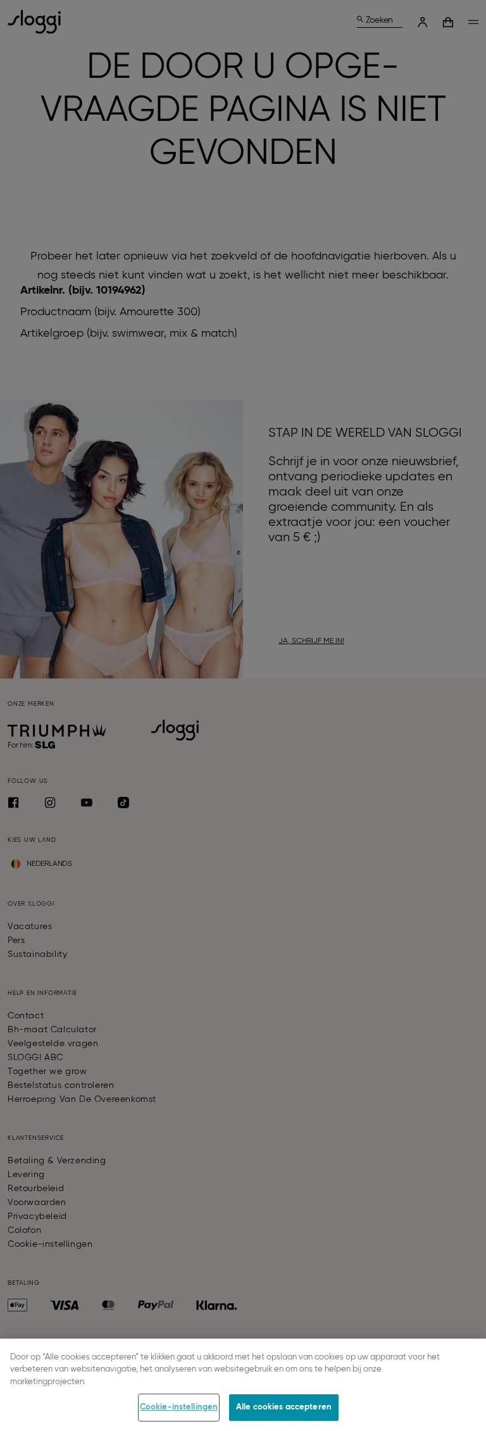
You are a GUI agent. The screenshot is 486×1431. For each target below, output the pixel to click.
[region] (243, 1385)
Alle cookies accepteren (284, 1407)
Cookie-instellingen (179, 1407)
